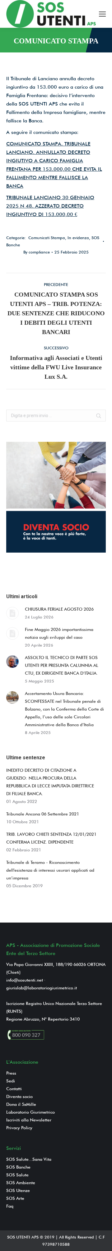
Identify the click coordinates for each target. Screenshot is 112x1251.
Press (11, 1073)
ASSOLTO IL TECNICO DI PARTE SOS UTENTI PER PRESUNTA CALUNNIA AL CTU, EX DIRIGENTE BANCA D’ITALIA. (61, 665)
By (36, 251)
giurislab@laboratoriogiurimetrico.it (41, 987)
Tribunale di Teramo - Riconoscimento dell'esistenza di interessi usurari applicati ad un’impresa (50, 870)
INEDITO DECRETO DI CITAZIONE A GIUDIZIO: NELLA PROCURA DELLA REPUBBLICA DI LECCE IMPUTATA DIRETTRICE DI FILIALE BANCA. (50, 782)
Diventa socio (19, 1096)
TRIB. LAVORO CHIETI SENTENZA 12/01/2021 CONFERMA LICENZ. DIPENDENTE (51, 838)
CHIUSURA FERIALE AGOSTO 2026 (59, 609)
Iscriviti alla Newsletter (28, 1119)
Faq (9, 1206)
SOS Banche (18, 1167)
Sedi (10, 1080)
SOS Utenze (18, 1190)
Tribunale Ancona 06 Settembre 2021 (42, 813)
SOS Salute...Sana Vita (28, 1159)
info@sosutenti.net (24, 980)
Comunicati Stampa (46, 237)
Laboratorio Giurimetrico (30, 1112)
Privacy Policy (19, 1127)
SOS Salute (17, 1174)
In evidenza (78, 237)
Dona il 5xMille (21, 1104)
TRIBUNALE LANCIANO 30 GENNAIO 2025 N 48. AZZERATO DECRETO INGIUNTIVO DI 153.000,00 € (50, 206)
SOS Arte (15, 1198)
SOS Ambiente (20, 1182)
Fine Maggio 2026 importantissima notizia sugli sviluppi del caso (59, 633)
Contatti (14, 1088)
